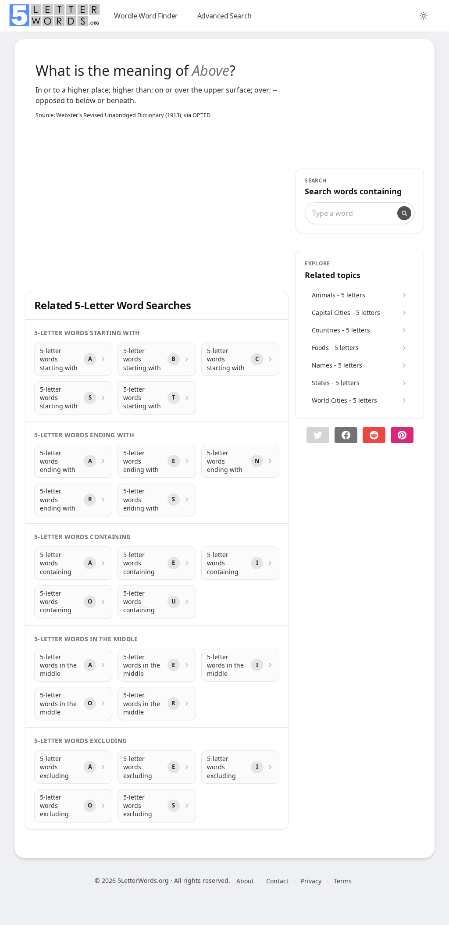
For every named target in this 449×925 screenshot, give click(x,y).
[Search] (404, 213)
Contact (277, 881)
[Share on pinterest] (402, 435)
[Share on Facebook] (346, 435)
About (245, 881)
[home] (54, 15)
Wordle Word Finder (146, 16)
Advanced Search (224, 16)
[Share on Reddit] (374, 435)
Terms (343, 881)
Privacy (311, 881)
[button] (317, 435)
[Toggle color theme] (423, 16)
